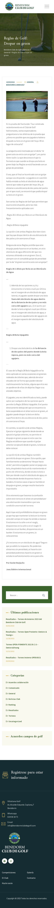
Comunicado (14, 688)
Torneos (12, 716)
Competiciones (9, 872)
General (30, 82)
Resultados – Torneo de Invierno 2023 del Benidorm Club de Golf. (24, 621)
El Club (5, 878)
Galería (30, 872)
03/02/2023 (10, 626)
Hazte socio (7, 883)
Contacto (31, 878)
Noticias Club (14, 699)
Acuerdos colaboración (18, 682)
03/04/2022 (10, 661)
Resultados (13, 710)
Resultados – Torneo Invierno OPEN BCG (23, 657)
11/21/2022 (10, 651)
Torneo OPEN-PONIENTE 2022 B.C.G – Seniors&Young (22, 646)
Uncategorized (15, 721)
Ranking (12, 704)
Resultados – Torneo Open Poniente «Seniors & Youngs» (26, 633)
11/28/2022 (10, 638)
